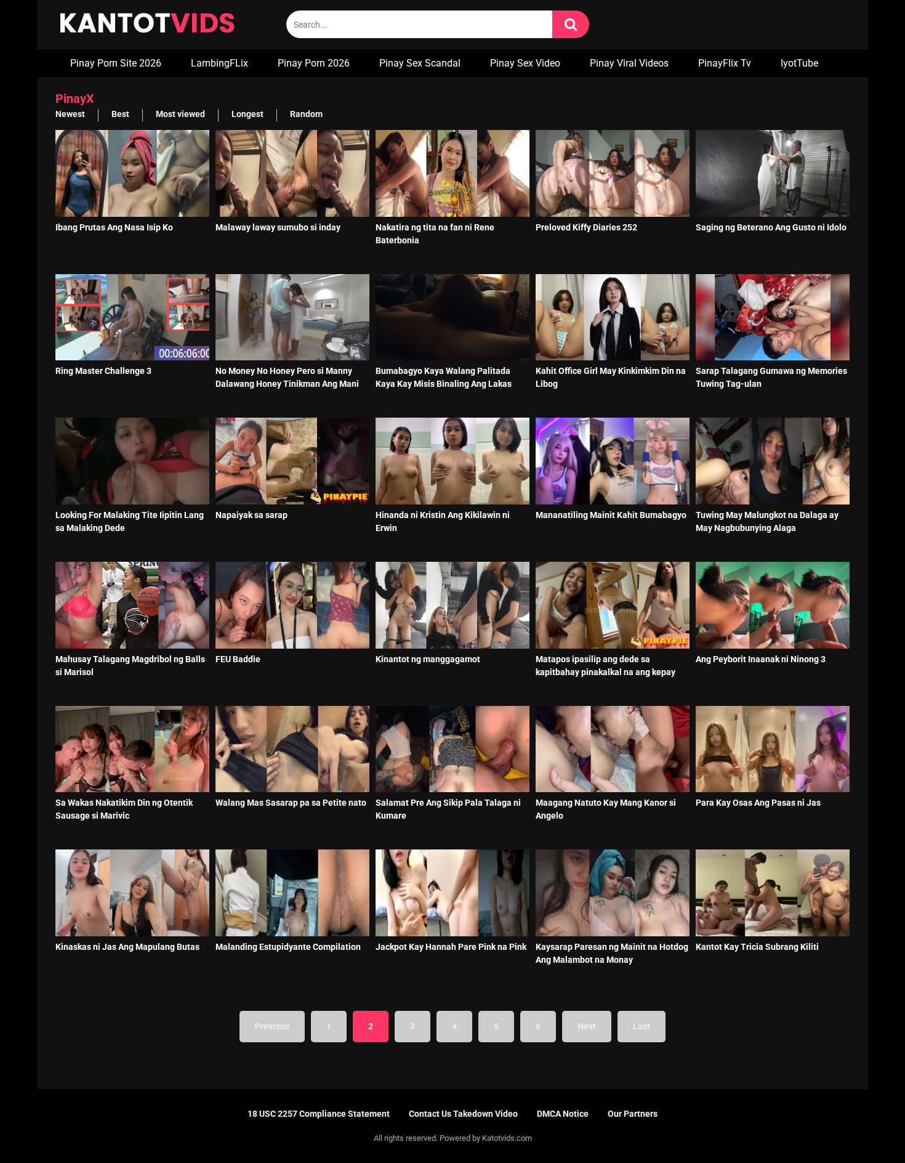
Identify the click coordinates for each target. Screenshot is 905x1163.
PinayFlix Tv (724, 63)
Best (120, 114)
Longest (247, 114)
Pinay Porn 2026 (314, 63)
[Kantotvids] (147, 24)
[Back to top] (863, 1125)
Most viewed (180, 114)
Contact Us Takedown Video (463, 1114)
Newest (70, 114)
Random (306, 114)
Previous (272, 1026)
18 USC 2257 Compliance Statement (318, 1114)
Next (586, 1026)
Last (641, 1026)
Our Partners (633, 1114)
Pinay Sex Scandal (420, 63)
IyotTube (799, 63)
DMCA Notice (563, 1114)
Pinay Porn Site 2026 (115, 63)
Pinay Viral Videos (629, 63)
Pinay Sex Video (525, 63)
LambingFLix (219, 63)
